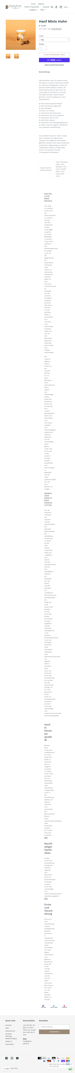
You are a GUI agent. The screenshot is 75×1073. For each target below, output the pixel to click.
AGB (7, 1028)
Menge (41, 44)
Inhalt (41, 36)
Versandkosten (56, 29)
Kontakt (8, 1025)
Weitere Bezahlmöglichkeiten (54, 65)
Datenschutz (10, 1031)
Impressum (9, 1044)
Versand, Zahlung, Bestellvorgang (11, 1036)
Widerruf (8, 1041)
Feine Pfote (14, 1068)
